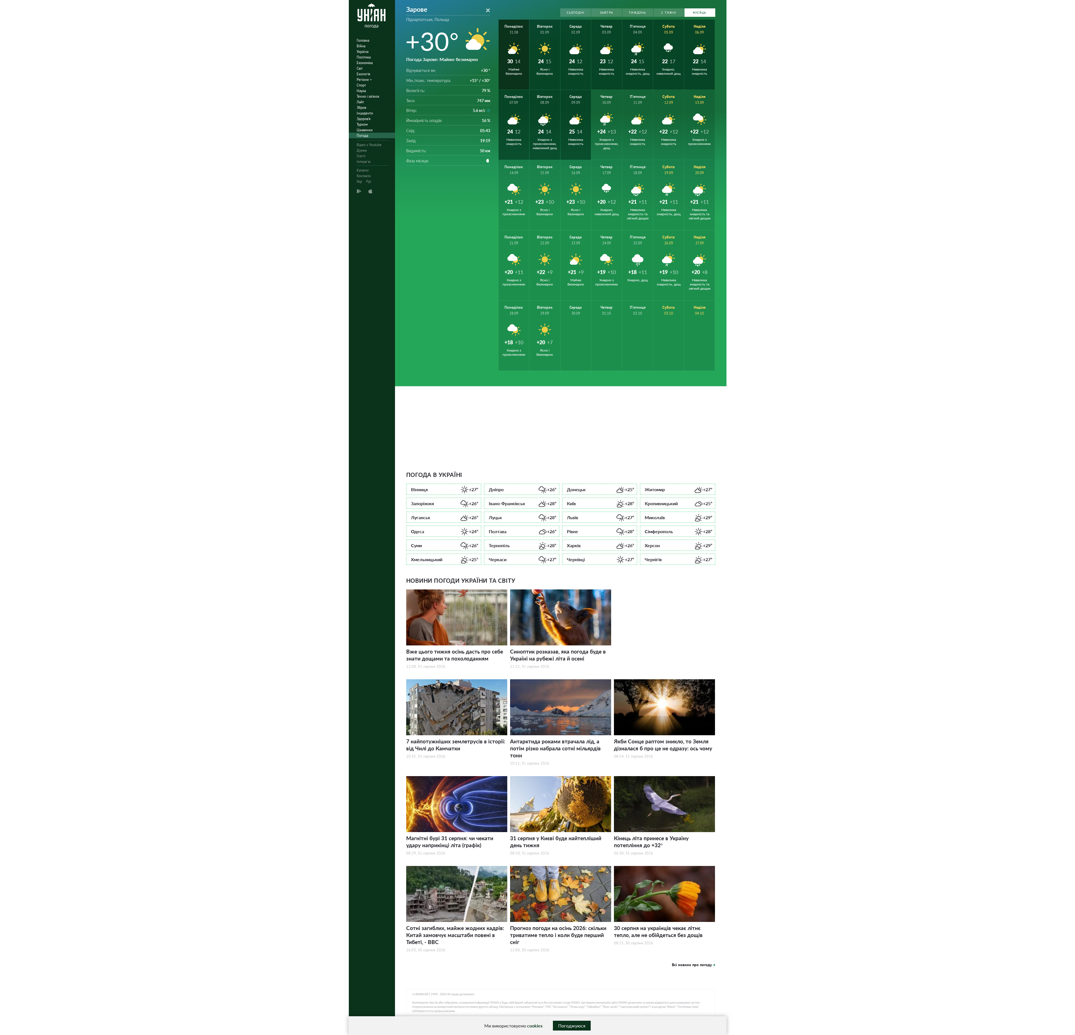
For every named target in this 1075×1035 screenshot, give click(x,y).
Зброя (361, 107)
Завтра (606, 12)
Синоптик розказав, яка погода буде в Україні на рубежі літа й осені (558, 655)
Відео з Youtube (369, 144)
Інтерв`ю (363, 161)
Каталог (363, 170)
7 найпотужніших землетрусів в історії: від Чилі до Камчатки (455, 744)
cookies (535, 1025)
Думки (362, 150)
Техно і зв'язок (368, 96)
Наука (361, 90)
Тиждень (637, 12)
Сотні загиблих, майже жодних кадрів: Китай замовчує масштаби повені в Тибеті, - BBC (455, 935)
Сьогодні (576, 12)
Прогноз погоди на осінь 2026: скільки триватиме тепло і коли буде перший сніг (558, 935)
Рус (368, 181)
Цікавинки (365, 130)
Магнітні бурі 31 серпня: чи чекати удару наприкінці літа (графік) (449, 841)
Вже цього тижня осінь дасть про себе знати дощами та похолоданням (454, 655)
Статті (361, 156)
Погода (362, 135)
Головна (363, 40)
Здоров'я (363, 118)
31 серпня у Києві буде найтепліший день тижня (555, 841)
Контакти (364, 176)
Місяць (699, 12)
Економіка (365, 62)
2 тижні (668, 12)
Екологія (363, 74)
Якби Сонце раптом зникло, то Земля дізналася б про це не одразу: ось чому (663, 744)
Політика (364, 57)
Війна (361, 46)
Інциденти (365, 113)
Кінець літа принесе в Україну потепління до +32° (651, 841)
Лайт (360, 102)
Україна (362, 51)
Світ (360, 68)
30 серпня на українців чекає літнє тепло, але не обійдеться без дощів (658, 931)
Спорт (361, 85)
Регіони (363, 79)
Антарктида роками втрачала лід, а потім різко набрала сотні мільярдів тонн (555, 748)
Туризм (362, 124)
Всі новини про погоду (692, 965)
